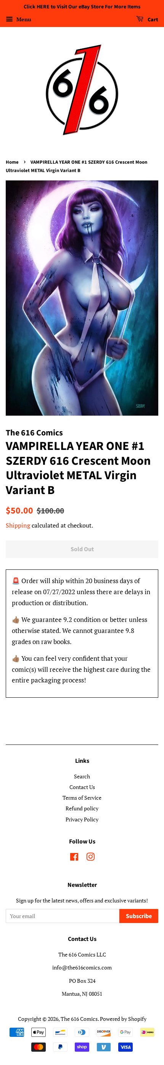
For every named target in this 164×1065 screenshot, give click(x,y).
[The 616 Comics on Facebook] (74, 858)
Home (12, 162)
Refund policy (82, 808)
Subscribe (139, 916)
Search (82, 776)
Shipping (18, 525)
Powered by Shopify (123, 1018)
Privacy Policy (82, 819)
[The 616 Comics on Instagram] (90, 858)
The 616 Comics (79, 1018)
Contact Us (82, 787)
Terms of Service (82, 797)
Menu (23, 19)
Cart (152, 20)
